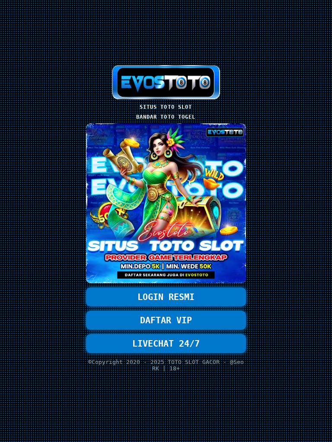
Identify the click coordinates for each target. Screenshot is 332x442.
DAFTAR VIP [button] (166, 320)
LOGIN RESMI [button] (166, 297)
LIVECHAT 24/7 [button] (166, 343)
